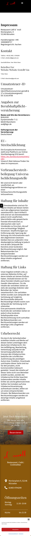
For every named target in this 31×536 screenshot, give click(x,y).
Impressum (21, 533)
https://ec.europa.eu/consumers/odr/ (15, 157)
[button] (28, 519)
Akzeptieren (15, 529)
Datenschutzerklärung (13, 533)
